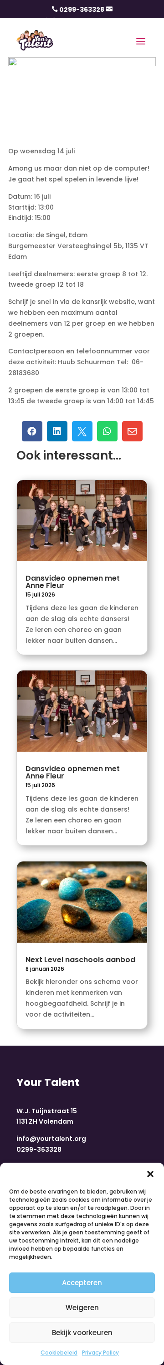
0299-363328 (81, 9)
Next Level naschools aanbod (80, 959)
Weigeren (82, 1307)
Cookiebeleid (59, 1352)
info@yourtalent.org (51, 1138)
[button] (150, 1174)
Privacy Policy (100, 1352)
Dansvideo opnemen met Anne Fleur (73, 582)
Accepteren (82, 1282)
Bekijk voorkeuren (82, 1332)
